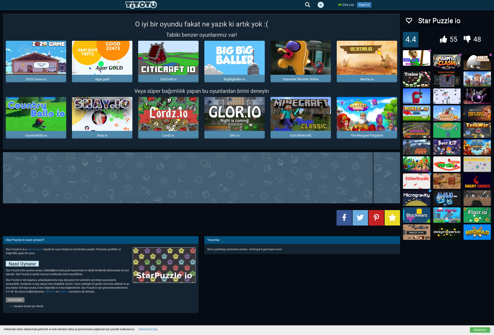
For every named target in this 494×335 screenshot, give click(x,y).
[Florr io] (477, 215)
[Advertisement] (201, 177)
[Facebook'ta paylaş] (344, 218)
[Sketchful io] (477, 232)
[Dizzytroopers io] (447, 232)
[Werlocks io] (447, 96)
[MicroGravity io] (416, 198)
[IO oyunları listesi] (141, 5)
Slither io (50, 291)
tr (321, 4)
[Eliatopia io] (416, 164)
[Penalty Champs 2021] (447, 113)
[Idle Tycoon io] (447, 130)
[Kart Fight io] (447, 215)
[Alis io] (447, 198)
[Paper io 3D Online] (447, 164)
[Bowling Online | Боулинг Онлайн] (477, 96)
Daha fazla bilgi (148, 329)
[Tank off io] (477, 198)
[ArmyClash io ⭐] (447, 62)
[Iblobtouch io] (477, 164)
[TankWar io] (477, 130)
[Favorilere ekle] (408, 22)
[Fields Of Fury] (416, 147)
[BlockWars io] (416, 215)
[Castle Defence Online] (477, 79)
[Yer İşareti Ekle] (392, 218)
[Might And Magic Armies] (477, 147)
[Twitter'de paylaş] (360, 218)
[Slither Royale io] (416, 181)
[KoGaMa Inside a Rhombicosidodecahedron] (416, 130)
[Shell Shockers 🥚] (477, 62)
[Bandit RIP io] (447, 147)
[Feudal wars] (447, 181)
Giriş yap (347, 5)
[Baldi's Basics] (416, 58)
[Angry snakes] (477, 181)
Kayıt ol (364, 5)
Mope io (64, 291)
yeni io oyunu (35, 249)
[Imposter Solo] (416, 96)
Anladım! (480, 330)
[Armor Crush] (416, 232)
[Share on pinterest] (376, 218)
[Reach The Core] (447, 79)
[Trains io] (416, 79)
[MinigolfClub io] (416, 113)
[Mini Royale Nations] (477, 113)
